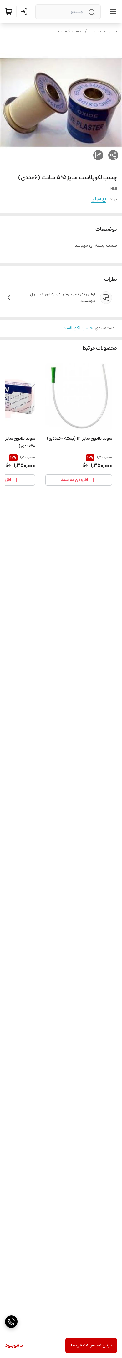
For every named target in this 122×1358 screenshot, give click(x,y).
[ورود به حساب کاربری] (25, 11)
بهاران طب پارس (103, 31)
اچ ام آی (98, 199)
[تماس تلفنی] (11, 1321)
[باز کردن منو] (112, 12)
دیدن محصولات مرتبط (91, 1345)
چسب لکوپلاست (68, 31)
